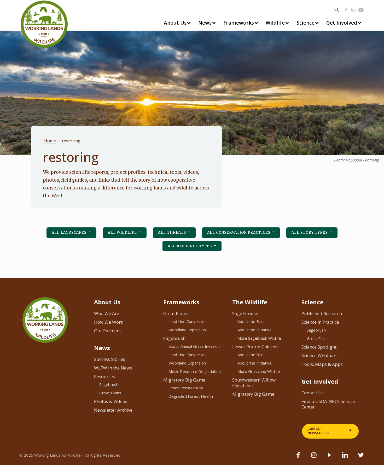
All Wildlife (123, 232)
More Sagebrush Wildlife (259, 338)
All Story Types (310, 232)
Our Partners (107, 331)
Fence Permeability (185, 387)
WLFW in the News (113, 368)
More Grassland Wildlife (258, 371)
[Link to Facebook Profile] (346, 10)
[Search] (336, 10)
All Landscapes (70, 232)
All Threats (172, 232)
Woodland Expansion (187, 329)
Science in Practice (320, 322)
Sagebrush (108, 384)
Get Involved (319, 381)
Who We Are (106, 313)
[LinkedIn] (345, 457)
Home (50, 141)
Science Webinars (319, 355)
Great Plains (110, 392)
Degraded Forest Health (190, 396)
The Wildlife (249, 302)
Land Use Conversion (187, 321)
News (102, 348)
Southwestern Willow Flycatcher (254, 382)
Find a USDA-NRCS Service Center (328, 404)
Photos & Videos (110, 401)
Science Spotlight (318, 347)
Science (312, 302)
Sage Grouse (245, 313)
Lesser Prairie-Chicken (255, 347)
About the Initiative (254, 329)
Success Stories (109, 359)
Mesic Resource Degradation (194, 371)
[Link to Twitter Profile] (361, 457)
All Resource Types (190, 246)
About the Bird (250, 321)
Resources (104, 376)
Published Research (321, 313)
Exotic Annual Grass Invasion (194, 346)
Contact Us (312, 393)
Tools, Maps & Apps (322, 364)
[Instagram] (353, 10)
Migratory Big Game (184, 380)
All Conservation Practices (239, 232)
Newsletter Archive (113, 410)
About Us (107, 302)
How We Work (108, 322)
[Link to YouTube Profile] (361, 10)
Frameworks (181, 302)
